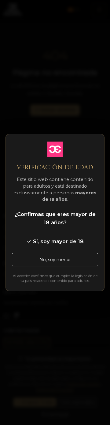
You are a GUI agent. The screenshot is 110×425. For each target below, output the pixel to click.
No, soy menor (55, 259)
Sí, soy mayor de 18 (57, 241)
